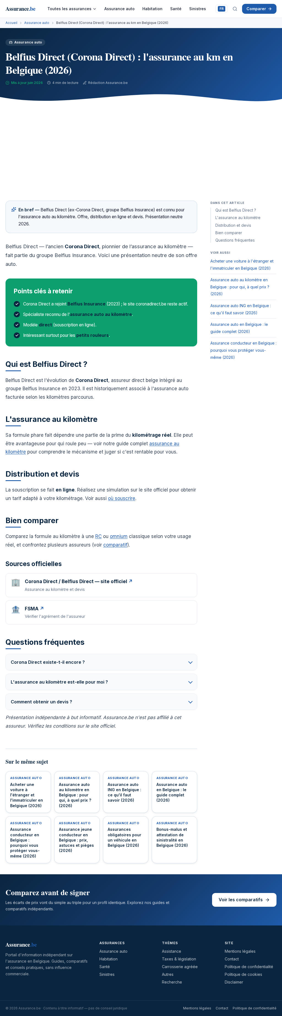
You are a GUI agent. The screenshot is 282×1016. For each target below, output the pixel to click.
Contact (232, 959)
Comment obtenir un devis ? (41, 701)
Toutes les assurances (69, 8)
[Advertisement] (141, 148)
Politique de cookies (243, 974)
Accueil (11, 23)
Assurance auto (119, 8)
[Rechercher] (235, 9)
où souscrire (121, 498)
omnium (119, 536)
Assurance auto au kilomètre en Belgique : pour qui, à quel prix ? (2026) (239, 286)
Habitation (152, 8)
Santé (175, 8)
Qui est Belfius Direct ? (235, 210)
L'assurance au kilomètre (238, 217)
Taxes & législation (179, 959)
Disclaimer (234, 982)
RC (98, 536)
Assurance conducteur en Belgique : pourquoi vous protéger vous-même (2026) (243, 350)
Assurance (20, 9)
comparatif (115, 545)
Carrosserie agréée (180, 966)
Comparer (256, 8)
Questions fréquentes (235, 240)
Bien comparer (228, 232)
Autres (167, 974)
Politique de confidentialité (249, 966)
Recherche (172, 982)
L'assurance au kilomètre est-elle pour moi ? (59, 682)
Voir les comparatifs (241, 899)
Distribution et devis (233, 225)
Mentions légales (240, 951)
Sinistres (197, 8)
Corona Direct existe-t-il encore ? (48, 662)
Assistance (171, 951)
